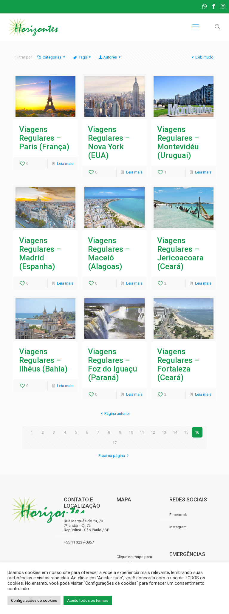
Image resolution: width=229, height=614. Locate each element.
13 (164, 432)
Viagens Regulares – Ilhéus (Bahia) (43, 360)
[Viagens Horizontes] (33, 26)
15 (186, 432)
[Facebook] (213, 6)
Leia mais (65, 163)
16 (197, 432)
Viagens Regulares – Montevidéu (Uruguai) (178, 142)
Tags (83, 57)
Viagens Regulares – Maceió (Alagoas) (109, 253)
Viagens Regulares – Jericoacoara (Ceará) (180, 253)
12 (153, 432)
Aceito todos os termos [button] (87, 600)
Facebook (178, 514)
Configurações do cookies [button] (34, 600)
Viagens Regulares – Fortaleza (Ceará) (178, 364)
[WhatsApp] (204, 6)
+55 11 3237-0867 (79, 542)
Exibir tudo (204, 57)
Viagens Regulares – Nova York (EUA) (109, 142)
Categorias (52, 57)
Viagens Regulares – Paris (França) (44, 138)
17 (114, 442)
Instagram (178, 527)
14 (175, 432)
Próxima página (111, 455)
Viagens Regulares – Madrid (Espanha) (40, 253)
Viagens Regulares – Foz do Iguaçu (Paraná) (112, 364)
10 (131, 432)
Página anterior (117, 413)
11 (142, 432)
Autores (110, 57)
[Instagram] (223, 6)
